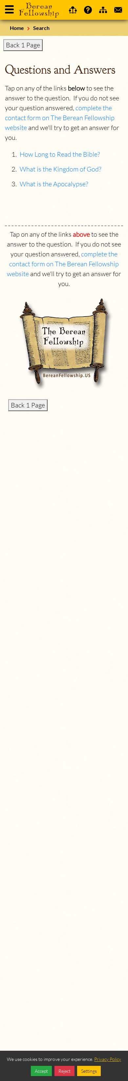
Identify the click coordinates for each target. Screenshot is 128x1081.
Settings (89, 1071)
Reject (64, 1071)
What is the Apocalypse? (54, 184)
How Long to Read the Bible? (60, 154)
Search (41, 28)
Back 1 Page (23, 45)
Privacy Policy (107, 1059)
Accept (41, 1071)
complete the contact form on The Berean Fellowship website (60, 118)
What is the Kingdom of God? (60, 169)
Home (17, 28)
